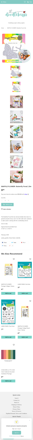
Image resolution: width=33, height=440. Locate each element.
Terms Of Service (16, 411)
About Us (16, 402)
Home (2, 28)
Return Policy (16, 407)
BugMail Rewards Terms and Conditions (16, 413)
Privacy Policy (16, 409)
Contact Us (16, 400)
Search (16, 398)
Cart (30, 2)
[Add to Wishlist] (14, 259)
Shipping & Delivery (16, 404)
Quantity (3, 197)
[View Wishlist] (24, 1)
